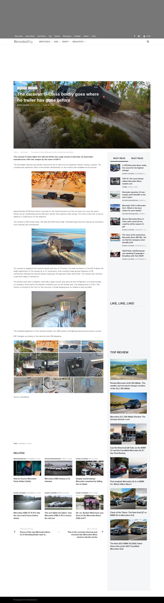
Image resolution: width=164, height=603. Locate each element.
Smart (65, 42)
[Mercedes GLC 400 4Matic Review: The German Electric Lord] (128, 403)
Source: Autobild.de (21, 397)
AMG (56, 42)
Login (148, 36)
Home (16, 152)
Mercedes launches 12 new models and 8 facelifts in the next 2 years (134, 194)
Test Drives (42, 36)
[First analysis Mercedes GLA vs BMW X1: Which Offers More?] (128, 468)
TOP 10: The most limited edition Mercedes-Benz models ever (132, 181)
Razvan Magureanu (53, 459)
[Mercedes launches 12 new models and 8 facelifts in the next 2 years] (115, 194)
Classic (57, 36)
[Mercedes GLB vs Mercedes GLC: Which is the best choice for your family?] (115, 208)
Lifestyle (77, 36)
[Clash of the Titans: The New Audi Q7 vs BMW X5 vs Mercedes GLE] (128, 499)
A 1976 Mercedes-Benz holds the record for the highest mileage (134, 167)
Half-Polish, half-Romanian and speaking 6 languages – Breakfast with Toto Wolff (133, 253)
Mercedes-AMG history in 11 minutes (57, 480)
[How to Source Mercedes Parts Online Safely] (27, 468)
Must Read (137, 158)
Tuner (94, 36)
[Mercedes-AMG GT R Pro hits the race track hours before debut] (27, 502)
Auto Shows (30, 36)
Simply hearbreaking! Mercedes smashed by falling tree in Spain (89, 481)
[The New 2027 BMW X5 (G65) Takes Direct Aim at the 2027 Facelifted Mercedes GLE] (128, 530)
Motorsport (67, 36)
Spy (50, 36)
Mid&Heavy (78, 42)
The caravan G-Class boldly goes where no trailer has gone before (52, 152)
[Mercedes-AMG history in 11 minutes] (58, 468)
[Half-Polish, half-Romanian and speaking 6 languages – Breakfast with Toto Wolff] (115, 253)
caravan (21, 443)
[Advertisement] (82, 17)
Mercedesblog (20, 459)
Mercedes (44, 42)
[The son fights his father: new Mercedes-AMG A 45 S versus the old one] (58, 502)
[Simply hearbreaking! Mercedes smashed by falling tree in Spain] (89, 468)
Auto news (19, 36)
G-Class (28, 443)
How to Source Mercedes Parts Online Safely (25, 480)
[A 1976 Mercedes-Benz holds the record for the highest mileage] (115, 168)
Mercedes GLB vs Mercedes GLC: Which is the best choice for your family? (134, 208)
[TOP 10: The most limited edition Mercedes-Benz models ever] (115, 181)
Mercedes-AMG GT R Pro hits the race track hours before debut (27, 515)
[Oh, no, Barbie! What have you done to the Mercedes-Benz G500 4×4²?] (89, 502)
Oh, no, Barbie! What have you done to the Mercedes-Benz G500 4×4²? (89, 515)
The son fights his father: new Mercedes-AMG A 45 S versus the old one (58, 515)
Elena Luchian (23, 105)
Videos (86, 36)
